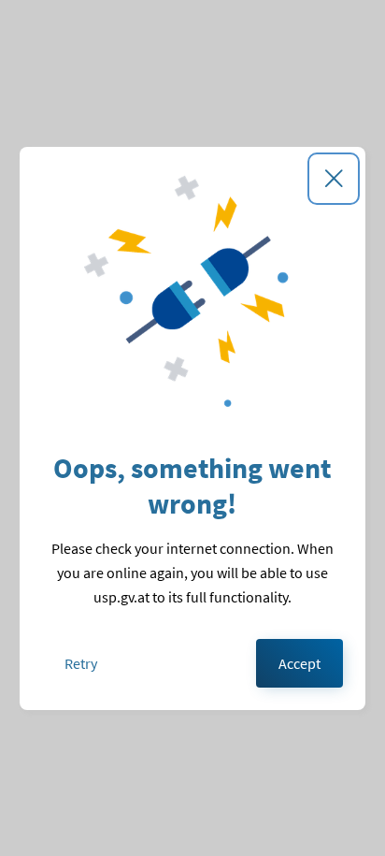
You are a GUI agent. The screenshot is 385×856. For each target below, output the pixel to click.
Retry (80, 663)
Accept (299, 663)
